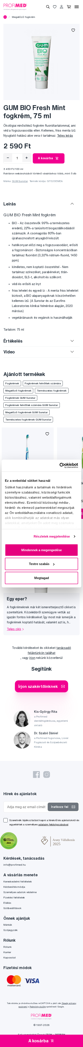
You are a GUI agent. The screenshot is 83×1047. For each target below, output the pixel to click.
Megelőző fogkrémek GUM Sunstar (26, 412)
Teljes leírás (65, 135)
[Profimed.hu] (15, 6)
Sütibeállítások (12, 908)
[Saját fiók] (61, 6)
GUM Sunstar (20, 181)
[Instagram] (46, 774)
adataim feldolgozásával (53, 824)
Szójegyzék (10, 930)
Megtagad (41, 577)
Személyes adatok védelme (20, 892)
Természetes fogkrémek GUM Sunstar (28, 419)
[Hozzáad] (26, 157)
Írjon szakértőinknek (38, 686)
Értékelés (13, 341)
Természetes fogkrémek (51, 390)
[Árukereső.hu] (29, 841)
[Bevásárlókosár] (69, 6)
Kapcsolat (9, 957)
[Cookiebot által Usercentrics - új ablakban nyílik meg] (59, 465)
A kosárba (45, 158)
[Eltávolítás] (8, 157)
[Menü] (77, 6)
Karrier (7, 952)
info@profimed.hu (14, 864)
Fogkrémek (12, 383)
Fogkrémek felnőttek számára (43, 383)
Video (9, 352)
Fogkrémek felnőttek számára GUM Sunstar (31, 405)
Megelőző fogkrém (23, 17)
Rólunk (7, 946)
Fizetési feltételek (14, 897)
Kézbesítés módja (14, 886)
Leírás (9, 204)
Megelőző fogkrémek (18, 390)
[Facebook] (36, 774)
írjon (32, 657)
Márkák (7, 924)
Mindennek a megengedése (41, 550)
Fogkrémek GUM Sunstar (20, 397)
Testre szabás (39, 564)
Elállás (7, 902)
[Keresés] (47, 6)
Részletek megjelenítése (52, 536)
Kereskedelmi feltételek (17, 881)
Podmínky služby (38, 1007)
